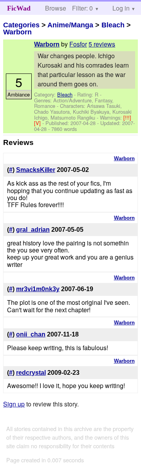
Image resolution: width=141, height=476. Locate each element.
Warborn (17, 32)
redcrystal (31, 372)
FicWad (19, 8)
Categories (21, 25)
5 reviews (102, 43)
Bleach (113, 25)
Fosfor (78, 43)
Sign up (14, 403)
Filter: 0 (82, 8)
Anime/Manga (70, 25)
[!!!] (127, 117)
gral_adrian (33, 229)
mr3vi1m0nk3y (38, 289)
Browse (55, 8)
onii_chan (30, 334)
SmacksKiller (35, 169)
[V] (38, 123)
